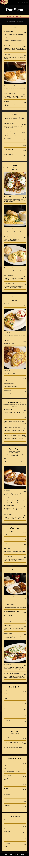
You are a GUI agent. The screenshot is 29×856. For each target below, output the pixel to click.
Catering (23, 854)
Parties (16, 854)
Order (5, 854)
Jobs (11, 854)
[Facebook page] (20, 2)
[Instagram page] (22, 2)
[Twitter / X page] (18, 2)
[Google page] (24, 2)
